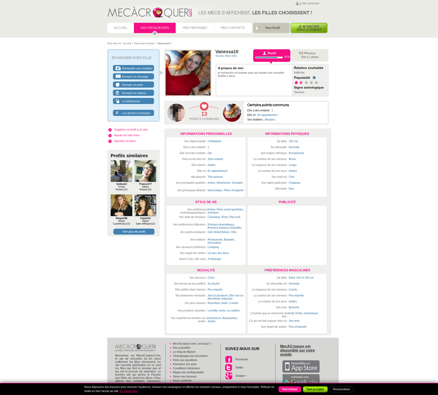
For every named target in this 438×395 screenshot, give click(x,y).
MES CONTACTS (233, 27)
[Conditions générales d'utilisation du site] (171, 368)
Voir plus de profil (134, 231)
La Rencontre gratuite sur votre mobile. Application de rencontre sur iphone (301, 366)
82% (279, 54)
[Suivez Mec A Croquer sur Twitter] (228, 367)
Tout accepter (315, 389)
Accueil (127, 43)
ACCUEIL (120, 27)
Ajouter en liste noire (127, 135)
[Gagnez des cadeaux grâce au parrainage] (171, 364)
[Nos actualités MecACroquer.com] (171, 347)
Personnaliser (341, 389)
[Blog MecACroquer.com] (171, 352)
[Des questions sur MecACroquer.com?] (171, 360)
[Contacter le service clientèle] (171, 380)
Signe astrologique (309, 87)
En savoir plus (128, 391)
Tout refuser (290, 389)
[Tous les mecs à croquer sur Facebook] (228, 359)
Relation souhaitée (308, 68)
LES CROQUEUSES (155, 27)
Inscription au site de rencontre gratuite (309, 28)
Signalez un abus (125, 141)
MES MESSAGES (195, 27)
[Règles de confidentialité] (171, 372)
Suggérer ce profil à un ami (131, 129)
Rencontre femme (144, 43)
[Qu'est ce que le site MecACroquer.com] (171, 343)
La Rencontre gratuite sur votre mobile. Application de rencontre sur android (301, 380)
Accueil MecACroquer (212, 11)
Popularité (302, 77)
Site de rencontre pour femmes (135, 347)
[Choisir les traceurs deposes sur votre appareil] (171, 376)
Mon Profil (272, 28)
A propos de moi (230, 68)
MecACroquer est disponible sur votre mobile (297, 350)
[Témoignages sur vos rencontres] (171, 356)
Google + (241, 375)
